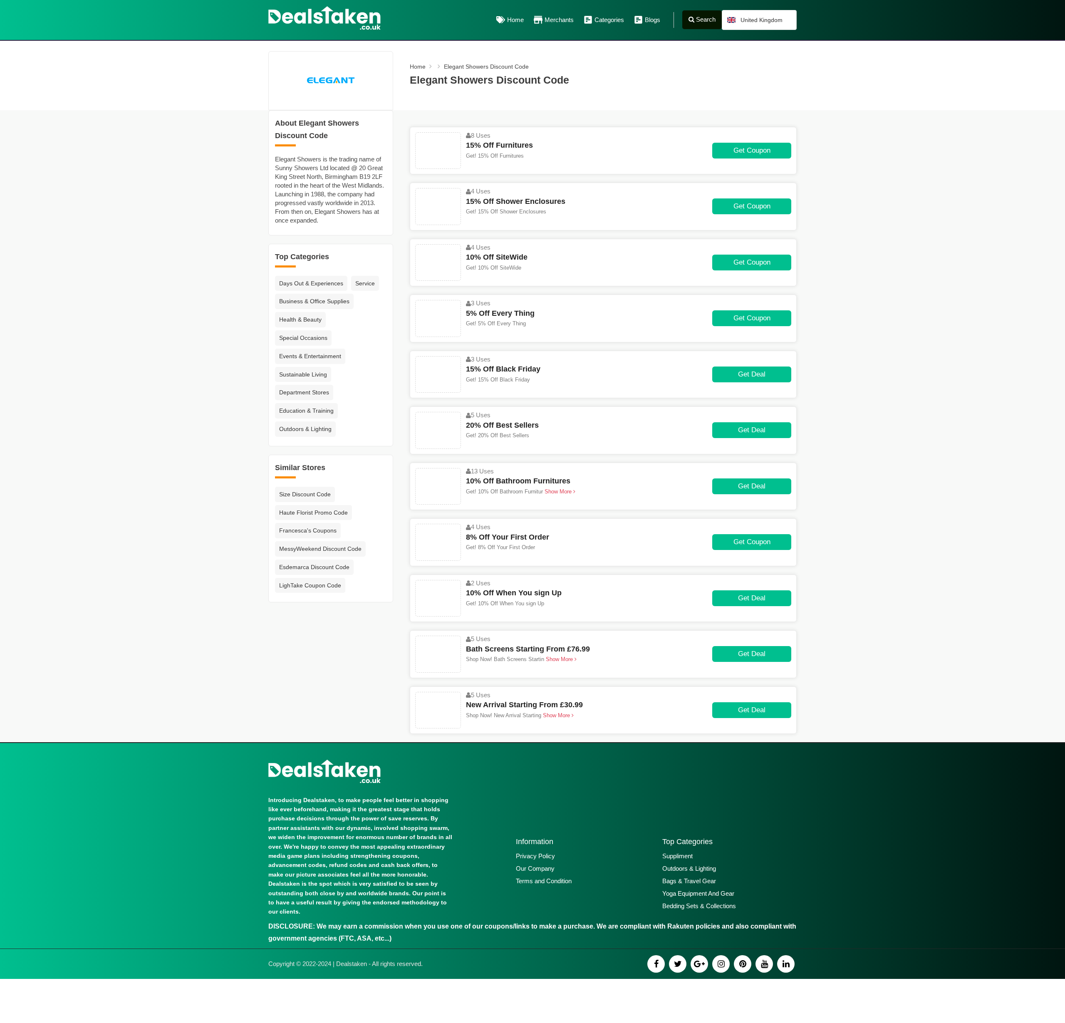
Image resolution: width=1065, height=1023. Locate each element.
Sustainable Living (303, 374)
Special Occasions (303, 337)
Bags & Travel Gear (689, 880)
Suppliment (677, 856)
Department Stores (304, 392)
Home (515, 19)
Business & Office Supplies (314, 301)
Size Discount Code (305, 494)
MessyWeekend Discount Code (320, 548)
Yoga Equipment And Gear (698, 893)
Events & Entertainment (310, 356)
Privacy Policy (535, 856)
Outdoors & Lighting (305, 429)
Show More (558, 491)
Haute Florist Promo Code (313, 512)
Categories (609, 19)
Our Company (535, 868)
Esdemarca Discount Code (314, 567)
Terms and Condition (544, 880)
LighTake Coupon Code (310, 585)
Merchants (559, 19)
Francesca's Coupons (308, 530)
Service (365, 283)
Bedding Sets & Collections (699, 905)
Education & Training (306, 410)
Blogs (652, 19)
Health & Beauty (300, 319)
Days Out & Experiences (311, 283)
